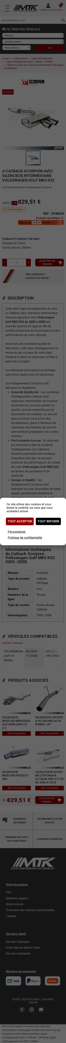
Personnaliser (17, 532)
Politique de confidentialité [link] (25, 537)
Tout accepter (20, 521)
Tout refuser (48, 521)
